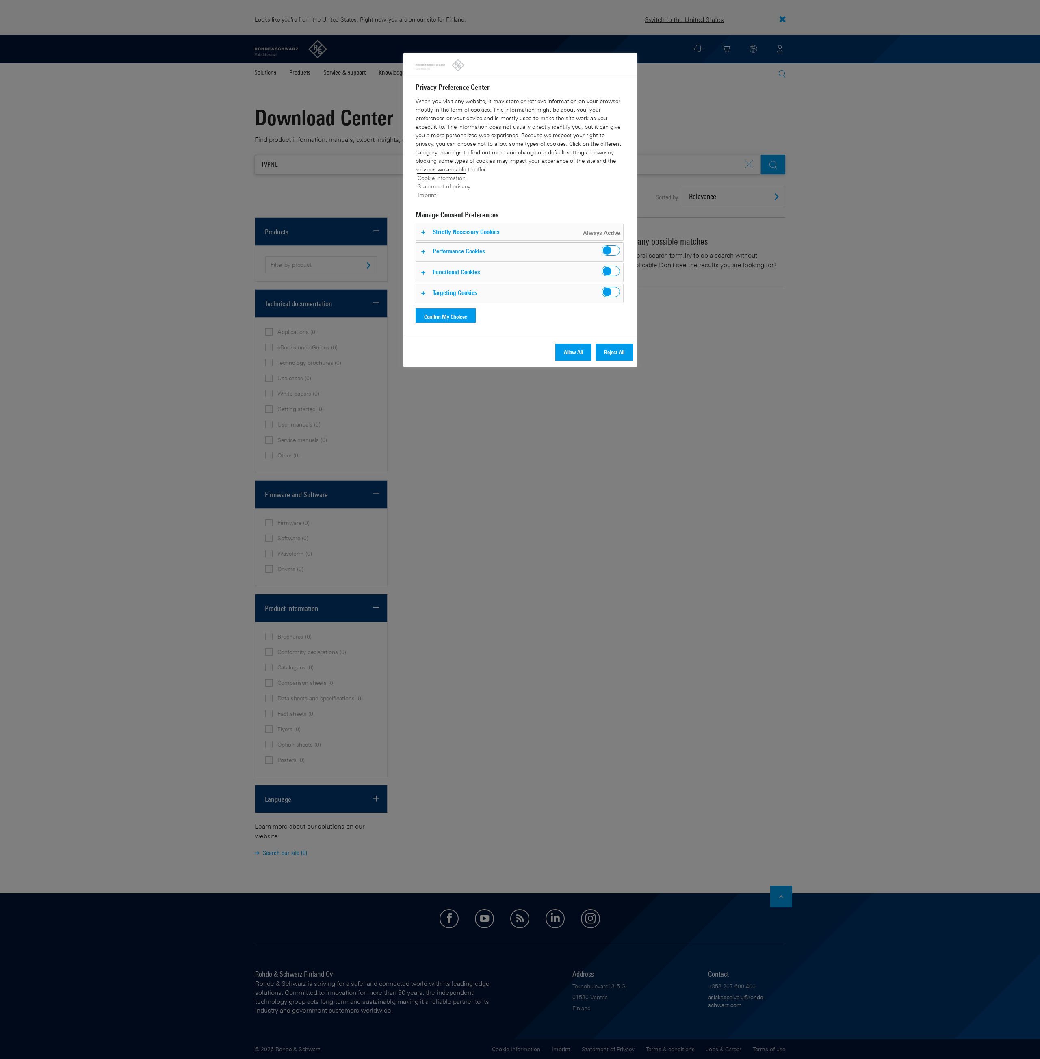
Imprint (427, 194)
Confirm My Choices (445, 316)
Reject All (614, 352)
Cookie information (442, 177)
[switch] (611, 250)
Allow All (573, 352)
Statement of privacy (444, 186)
